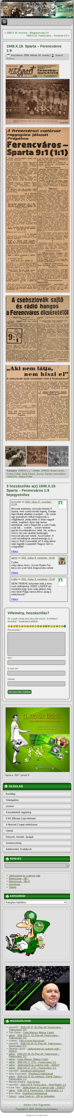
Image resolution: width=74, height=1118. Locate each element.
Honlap (11, 679)
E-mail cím (13, 668)
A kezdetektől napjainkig (18, 812)
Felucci (12, 1096)
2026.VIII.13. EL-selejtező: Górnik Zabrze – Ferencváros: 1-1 (36, 1077)
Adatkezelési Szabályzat (19, 849)
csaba (14, 579)
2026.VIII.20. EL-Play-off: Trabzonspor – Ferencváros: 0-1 (36, 1044)
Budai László (57, 470)
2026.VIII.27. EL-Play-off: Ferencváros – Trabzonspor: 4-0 (36, 1028)
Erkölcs (28, 1105)
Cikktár (9, 830)
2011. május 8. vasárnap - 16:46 (38, 557)
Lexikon (10, 806)
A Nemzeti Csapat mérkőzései (21, 824)
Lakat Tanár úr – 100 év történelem (36, 1096)
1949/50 (22, 470)
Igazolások (14, 884)
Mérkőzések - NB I (18, 878)
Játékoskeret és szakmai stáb (24, 875)
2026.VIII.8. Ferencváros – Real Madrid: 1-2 (43, 1084)
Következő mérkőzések (32, 1070)
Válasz (14, 551)
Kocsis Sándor (44, 474)
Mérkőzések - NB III (19, 881)
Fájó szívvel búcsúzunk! (32, 1040)
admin (14, 557)
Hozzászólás (15, 630)
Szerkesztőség (13, 843)
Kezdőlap (10, 794)
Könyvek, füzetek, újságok (20, 837)
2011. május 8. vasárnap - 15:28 (38, 579)
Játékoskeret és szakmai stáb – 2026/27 (35, 1049)
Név (10, 658)
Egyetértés (44, 1105)
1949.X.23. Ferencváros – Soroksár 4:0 (46, 35)
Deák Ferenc (28, 474)
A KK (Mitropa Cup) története (21, 818)
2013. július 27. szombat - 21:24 (31, 503)
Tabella (12, 887)
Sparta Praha (25, 476)
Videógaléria (12, 800)
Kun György (33, 1081)
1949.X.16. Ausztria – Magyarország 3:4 (27, 32)
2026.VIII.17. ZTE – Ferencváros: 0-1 (36, 1062)
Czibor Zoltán (14, 474)
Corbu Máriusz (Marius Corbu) (38, 1032)
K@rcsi (11, 58)
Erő (35, 1105)
